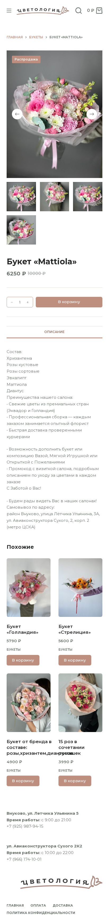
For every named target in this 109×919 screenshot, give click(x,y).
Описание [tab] (54, 332)
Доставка (63, 905)
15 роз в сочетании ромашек (71, 747)
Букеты (14, 649)
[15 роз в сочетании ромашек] (80, 702)
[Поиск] (78, 10)
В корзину (69, 301)
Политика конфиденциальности (41, 913)
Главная (15, 905)
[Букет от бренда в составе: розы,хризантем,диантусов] (29, 702)
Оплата (38, 905)
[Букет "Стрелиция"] (80, 587)
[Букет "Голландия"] (29, 587)
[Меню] (9, 10)
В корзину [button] (23, 660)
